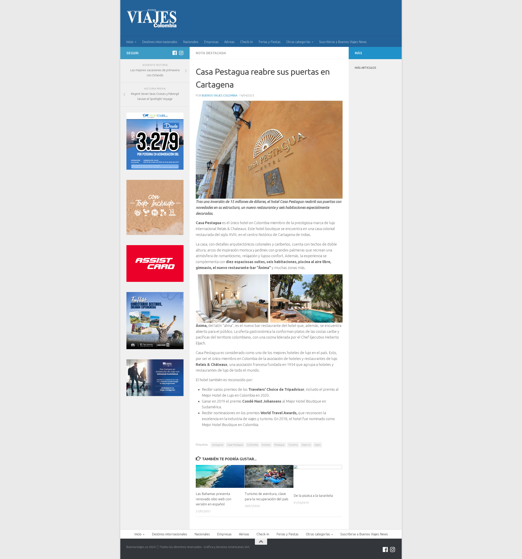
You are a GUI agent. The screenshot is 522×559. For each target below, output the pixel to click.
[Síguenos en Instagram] (181, 52)
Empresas (211, 42)
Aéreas (229, 42)
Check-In (246, 42)
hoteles (266, 444)
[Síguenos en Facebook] (174, 52)
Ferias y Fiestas (270, 42)
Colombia (252, 444)
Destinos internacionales (159, 42)
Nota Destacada (211, 53)
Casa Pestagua (235, 444)
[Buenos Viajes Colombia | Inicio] (151, 18)
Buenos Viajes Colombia (219, 95)
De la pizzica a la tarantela (313, 495)
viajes (317, 444)
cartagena (217, 444)
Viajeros (306, 444)
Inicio (129, 42)
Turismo (293, 444)
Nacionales (190, 42)
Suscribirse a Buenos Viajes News (343, 42)
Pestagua (279, 444)
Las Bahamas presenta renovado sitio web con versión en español (213, 499)
